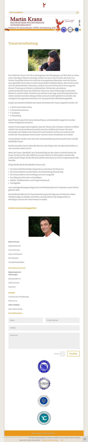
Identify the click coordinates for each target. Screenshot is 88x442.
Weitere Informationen (49, 440)
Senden (73, 353)
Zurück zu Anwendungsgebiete (22, 208)
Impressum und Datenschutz (42, 433)
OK (62, 440)
